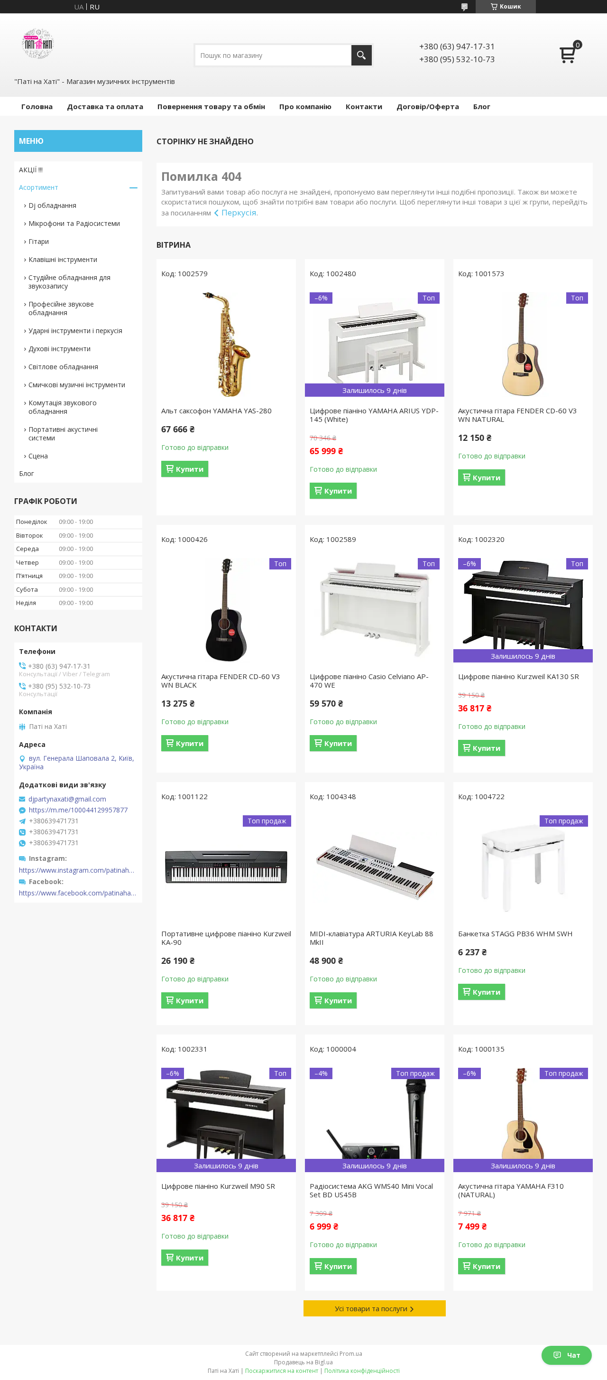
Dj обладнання (52, 205)
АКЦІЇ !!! (31, 169)
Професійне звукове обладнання (61, 308)
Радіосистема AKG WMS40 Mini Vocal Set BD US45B (371, 1190)
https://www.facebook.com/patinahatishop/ (78, 893)
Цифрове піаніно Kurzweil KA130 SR (518, 676)
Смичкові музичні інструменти (76, 384)
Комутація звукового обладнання (62, 407)
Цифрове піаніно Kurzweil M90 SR (218, 1186)
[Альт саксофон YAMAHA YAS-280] (226, 344)
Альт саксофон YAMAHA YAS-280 (216, 410)
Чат (573, 1355)
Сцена (38, 455)
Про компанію (305, 106)
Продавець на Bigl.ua (303, 1362)
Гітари (38, 241)
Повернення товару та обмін (211, 106)
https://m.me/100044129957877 (78, 810)
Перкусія (239, 212)
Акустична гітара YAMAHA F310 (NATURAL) (511, 1190)
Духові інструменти (59, 348)
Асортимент (38, 187)
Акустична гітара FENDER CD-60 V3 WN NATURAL (517, 414)
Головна (37, 106)
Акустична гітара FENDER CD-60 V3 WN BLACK (220, 680)
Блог (481, 106)
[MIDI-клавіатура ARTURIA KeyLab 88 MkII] (375, 867)
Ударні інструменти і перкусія (75, 330)
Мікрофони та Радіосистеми (74, 223)
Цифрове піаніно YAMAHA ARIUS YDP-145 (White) (374, 414)
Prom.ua (351, 1354)
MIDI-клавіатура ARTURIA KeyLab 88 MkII (371, 937)
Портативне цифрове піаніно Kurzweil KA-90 (226, 937)
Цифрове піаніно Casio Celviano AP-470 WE (369, 680)
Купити (189, 469)
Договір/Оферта (427, 106)
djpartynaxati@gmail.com (67, 799)
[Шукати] (361, 55)
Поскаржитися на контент (281, 1371)
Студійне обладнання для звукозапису (69, 281)
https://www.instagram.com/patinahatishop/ (78, 870)
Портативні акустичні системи (63, 433)
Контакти (364, 106)
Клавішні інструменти (62, 259)
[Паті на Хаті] (38, 44)
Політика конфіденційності (362, 1371)
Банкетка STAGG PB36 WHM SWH (515, 933)
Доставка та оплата (105, 106)
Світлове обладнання (63, 366)
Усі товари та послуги (371, 1308)
